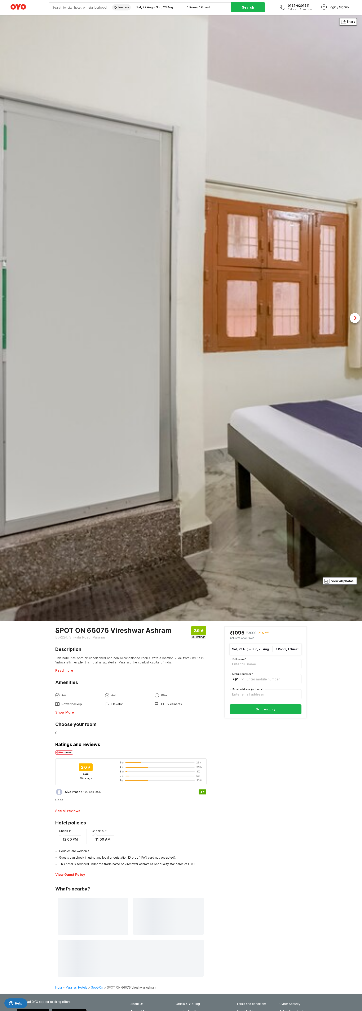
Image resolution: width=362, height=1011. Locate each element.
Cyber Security (289, 1004)
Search (248, 7)
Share (350, 21)
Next (355, 318)
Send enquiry (265, 709)
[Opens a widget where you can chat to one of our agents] (15, 1003)
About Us (137, 1004)
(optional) (248, 689)
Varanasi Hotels (76, 987)
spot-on (97, 987)
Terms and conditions (251, 1004)
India (58, 987)
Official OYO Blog (188, 1004)
